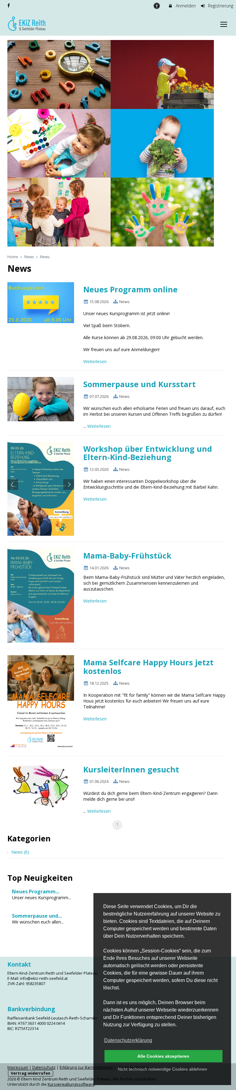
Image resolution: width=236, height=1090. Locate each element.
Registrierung (220, 6)
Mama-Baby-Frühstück (127, 555)
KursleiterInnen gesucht (131, 769)
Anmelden (185, 6)
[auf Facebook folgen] (9, 5)
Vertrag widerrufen (30, 1073)
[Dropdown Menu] (224, 24)
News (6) (20, 852)
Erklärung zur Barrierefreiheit (86, 1067)
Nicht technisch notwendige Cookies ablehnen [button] (162, 1069)
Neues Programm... (35, 891)
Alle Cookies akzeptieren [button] (163, 1056)
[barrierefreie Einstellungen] (157, 6)
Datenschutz (44, 1067)
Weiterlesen (95, 361)
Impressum (17, 1067)
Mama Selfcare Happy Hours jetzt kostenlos (148, 666)
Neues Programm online (130, 289)
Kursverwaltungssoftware (71, 1084)
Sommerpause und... (37, 915)
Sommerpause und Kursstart (139, 384)
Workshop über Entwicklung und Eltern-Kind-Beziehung (147, 453)
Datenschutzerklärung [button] (128, 1040)
